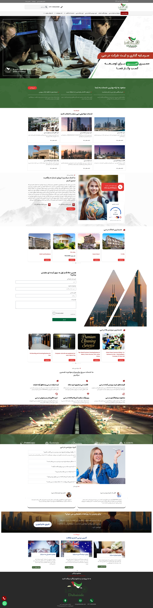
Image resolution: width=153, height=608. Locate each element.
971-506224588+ (54, 7)
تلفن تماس (73, 293)
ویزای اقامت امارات (102, 13)
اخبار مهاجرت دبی (41, 1)
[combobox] (36, 7)
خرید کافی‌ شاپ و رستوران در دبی (51, 133)
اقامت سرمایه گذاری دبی (119, 161)
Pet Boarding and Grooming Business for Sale (89, 354)
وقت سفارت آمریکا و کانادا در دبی (51, 161)
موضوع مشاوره (72, 286)
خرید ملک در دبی (80, 13)
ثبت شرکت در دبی (88, 161)
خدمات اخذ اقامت (70, 13)
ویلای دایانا (122, 252)
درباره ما (34, 1)
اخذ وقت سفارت (49, 13)
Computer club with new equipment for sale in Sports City (114, 354)
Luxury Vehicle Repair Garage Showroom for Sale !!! (40, 354)
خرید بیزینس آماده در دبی (91, 13)
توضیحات (73, 300)
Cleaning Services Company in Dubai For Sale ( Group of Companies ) (64, 354)
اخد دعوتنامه (59, 13)
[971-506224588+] (61, 7)
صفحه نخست (124, 13)
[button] (2, 47)
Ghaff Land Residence (94, 254)
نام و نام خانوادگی (71, 279)
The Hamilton (71, 254)
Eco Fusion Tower (46, 254)
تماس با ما (28, 1)
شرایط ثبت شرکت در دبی (114, 13)
